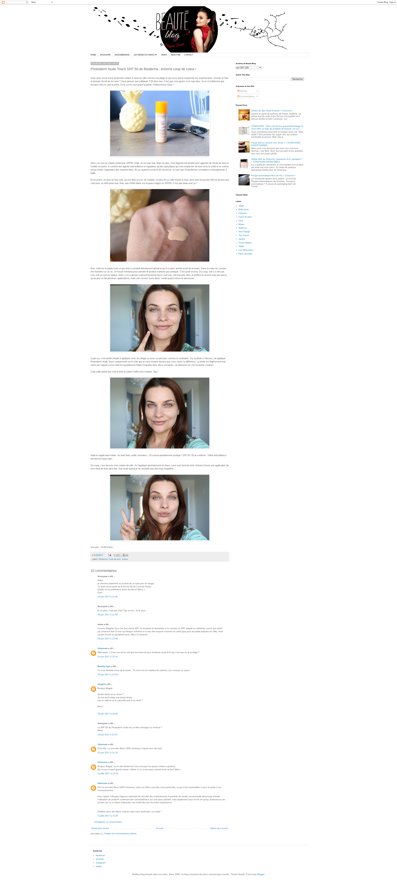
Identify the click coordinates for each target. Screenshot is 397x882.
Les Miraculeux (246, 250)
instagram (101, 862)
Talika (241, 246)
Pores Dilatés (245, 242)
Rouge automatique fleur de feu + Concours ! (273, 175)
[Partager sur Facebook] (124, 555)
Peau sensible (245, 253)
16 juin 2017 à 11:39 (108, 614)
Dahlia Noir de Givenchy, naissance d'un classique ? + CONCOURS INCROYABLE (276, 160)
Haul (241, 220)
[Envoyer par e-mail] (115, 555)
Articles (243, 91)
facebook (100, 855)
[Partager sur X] (121, 555)
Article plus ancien (219, 828)
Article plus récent (100, 828)
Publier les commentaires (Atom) (120, 833)
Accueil (159, 828)
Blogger (260, 874)
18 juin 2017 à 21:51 (108, 734)
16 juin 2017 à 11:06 (108, 596)
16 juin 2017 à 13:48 (108, 638)
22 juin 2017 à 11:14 (108, 752)
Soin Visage (244, 231)
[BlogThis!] (118, 555)
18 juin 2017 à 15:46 (108, 713)
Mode (241, 224)
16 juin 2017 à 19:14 (108, 656)
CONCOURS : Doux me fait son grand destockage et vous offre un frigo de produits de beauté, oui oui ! (277, 127)
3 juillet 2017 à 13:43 (108, 773)
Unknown (103, 648)
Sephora (243, 228)
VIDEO (164, 55)
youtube (100, 859)
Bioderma (103, 559)
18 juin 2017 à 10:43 (108, 674)
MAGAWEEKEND (122, 55)
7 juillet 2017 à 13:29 (108, 815)
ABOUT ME (175, 55)
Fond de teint (114, 559)
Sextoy (242, 239)
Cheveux (243, 213)
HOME (93, 55)
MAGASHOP (105, 55)
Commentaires (246, 96)
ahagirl (101, 684)
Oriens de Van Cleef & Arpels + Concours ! (272, 110)
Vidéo (241, 206)
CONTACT (188, 55)
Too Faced (244, 235)
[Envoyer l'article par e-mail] (109, 555)
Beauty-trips (104, 666)
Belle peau (244, 209)
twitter (99, 866)
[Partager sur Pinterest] (127, 555)
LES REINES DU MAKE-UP (145, 55)
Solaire (125, 559)
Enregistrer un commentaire (108, 822)
